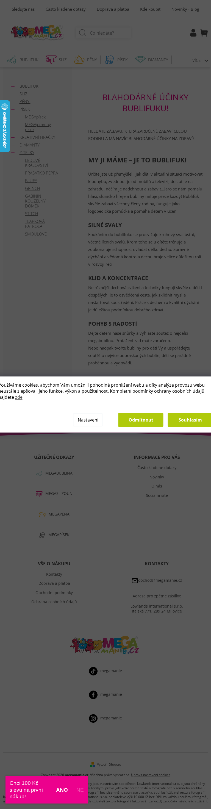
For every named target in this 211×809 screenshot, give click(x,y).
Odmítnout (141, 420)
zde (19, 397)
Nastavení (88, 420)
